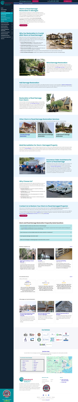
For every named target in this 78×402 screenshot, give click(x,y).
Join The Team (35, 1)
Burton (32, 213)
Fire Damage (3, 11)
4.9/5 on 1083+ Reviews (6, 399)
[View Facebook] (43, 395)
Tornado (2, 21)
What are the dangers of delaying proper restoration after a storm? (34, 239)
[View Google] (46, 395)
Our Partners (46, 330)
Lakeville (35, 367)
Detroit (20, 213)
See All (71, 246)
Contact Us (43, 397)
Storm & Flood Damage (5, 12)
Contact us (38, 212)
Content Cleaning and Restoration (5, 30)
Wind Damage (3, 14)
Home (21, 3)
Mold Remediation (4, 26)
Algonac (24, 362)
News (51, 381)
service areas (46, 213)
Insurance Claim (4, 19)
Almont (24, 367)
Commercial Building (61, 260)
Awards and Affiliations (45, 381)
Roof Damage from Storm (5, 17)
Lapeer (35, 370)
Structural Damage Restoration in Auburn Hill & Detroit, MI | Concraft (27, 314)
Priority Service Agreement (6, 37)
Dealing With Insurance (5, 35)
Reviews (52, 379)
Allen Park (24, 364)
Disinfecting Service (4, 27)
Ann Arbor (24, 370)
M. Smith (40, 260)
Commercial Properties (5, 32)
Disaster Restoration (4, 22)
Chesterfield (28, 213)
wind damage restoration (60, 67)
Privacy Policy (48, 397)
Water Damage (4, 9)
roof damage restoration (34, 103)
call (25, 227)
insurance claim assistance (56, 166)
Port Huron (36, 213)
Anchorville (24, 368)
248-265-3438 (54, 1)
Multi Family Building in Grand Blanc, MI (27, 261)
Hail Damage (3, 16)
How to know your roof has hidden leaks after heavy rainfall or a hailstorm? (36, 232)
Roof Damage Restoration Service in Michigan (44, 314)
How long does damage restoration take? (29, 236)
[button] (12, 10)
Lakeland (35, 365)
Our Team (43, 382)
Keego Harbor (36, 362)
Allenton (24, 365)
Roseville (24, 213)
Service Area (45, 351)
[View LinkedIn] (48, 395)
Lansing (35, 368)
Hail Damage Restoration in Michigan (62, 314)
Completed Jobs (44, 379)
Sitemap (53, 397)
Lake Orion (35, 364)
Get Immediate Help (67, 1)
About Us (38, 397)
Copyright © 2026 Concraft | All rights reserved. (46, 398)
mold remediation (28, 148)
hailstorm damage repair (66, 84)
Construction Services (5, 24)
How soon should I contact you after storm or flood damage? (33, 225)
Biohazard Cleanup (4, 33)
